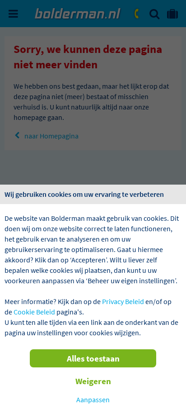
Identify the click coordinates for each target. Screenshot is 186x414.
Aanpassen (93, 399)
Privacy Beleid (123, 301)
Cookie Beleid (34, 311)
